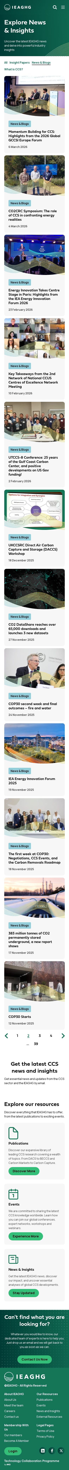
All (5, 62)
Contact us (11, 1417)
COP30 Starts (19, 1017)
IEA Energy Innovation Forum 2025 (31, 781)
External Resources (49, 1417)
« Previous (7, 1035)
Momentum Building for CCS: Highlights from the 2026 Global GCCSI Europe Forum (34, 136)
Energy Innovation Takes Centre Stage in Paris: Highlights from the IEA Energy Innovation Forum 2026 (34, 297)
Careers (9, 1411)
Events (41, 1405)
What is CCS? (13, 69)
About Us (10, 1400)
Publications (45, 1400)
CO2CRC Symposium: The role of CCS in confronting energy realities (32, 216)
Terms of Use (45, 1431)
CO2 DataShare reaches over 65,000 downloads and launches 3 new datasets (32, 629)
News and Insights (48, 1411)
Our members (13, 1435)
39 (36, 1044)
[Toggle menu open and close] (62, 7)
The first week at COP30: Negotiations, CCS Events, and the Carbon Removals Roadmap (34, 858)
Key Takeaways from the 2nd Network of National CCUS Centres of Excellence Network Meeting (33, 380)
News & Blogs (41, 62)
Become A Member (16, 1441)
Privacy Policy (45, 1436)
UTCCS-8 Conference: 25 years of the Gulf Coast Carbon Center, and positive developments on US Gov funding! (33, 466)
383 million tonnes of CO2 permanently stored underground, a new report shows (30, 940)
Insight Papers (20, 62)
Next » (62, 1035)
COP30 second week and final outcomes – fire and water (32, 706)
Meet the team (13, 1405)
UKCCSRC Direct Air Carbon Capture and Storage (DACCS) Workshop (32, 550)
